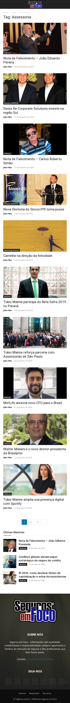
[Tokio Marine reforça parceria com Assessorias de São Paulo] (35, 332)
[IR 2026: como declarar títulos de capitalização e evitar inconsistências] (9, 577)
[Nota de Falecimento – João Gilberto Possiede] (9, 545)
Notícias (7, 53)
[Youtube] (61, 681)
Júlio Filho (7, 66)
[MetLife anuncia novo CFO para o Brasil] (35, 383)
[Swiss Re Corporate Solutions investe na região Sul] (35, 89)
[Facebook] (8, 681)
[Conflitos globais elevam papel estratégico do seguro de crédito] (9, 561)
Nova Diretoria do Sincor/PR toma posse (33, 209)
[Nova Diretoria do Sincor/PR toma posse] (35, 189)
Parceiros (47, 693)
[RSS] (44, 681)
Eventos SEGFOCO (11, 103)
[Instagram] (17, 681)
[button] (5, 4)
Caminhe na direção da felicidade (27, 256)
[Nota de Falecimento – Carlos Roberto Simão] (35, 139)
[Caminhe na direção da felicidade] (35, 236)
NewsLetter (34, 693)
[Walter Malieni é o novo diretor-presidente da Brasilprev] (35, 429)
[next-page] (44, 522)
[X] (52, 681)
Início (5, 12)
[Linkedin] (26, 681)
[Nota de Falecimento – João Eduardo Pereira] (35, 38)
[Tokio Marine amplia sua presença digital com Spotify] (35, 479)
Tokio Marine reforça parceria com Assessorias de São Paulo (29, 354)
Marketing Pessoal (11, 250)
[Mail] (35, 681)
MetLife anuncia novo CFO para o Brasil (32, 403)
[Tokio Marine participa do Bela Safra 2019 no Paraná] (35, 282)
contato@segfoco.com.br (40, 659)
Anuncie (22, 693)
